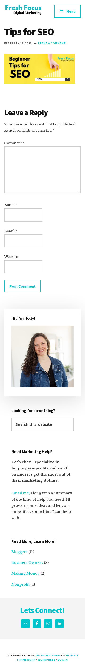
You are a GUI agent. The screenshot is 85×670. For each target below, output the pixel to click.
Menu (71, 11)
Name (10, 205)
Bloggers (19, 551)
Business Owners (27, 562)
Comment (14, 143)
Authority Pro (48, 655)
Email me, (20, 493)
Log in (63, 659)
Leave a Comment (52, 43)
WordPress (47, 659)
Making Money (25, 573)
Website (11, 257)
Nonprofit (20, 584)
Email (10, 231)
